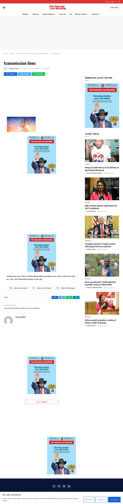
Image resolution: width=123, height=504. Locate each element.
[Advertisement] (61, 33)
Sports (87, 164)
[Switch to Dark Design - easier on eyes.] (117, 1)
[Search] (119, 1)
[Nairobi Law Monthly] (57, 7)
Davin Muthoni (91, 211)
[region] (61, 498)
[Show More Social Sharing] (47, 74)
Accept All (114, 499)
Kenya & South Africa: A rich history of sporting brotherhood (102, 168)
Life (70, 14)
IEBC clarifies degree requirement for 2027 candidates (101, 206)
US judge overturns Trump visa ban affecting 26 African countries (100, 245)
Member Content (81, 14)
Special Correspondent (94, 173)
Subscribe (114, 7)
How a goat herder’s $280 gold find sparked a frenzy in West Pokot (100, 283)
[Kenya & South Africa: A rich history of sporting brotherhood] (102, 150)
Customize (88, 499)
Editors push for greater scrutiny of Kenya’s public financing (100, 321)
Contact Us (95, 14)
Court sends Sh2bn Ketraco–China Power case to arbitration (22, 308)
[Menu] (4, 7)
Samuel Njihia (14, 68)
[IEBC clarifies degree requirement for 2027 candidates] (102, 188)
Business (36, 14)
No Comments (35, 68)
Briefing (25, 14)
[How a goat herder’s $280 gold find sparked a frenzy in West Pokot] (102, 265)
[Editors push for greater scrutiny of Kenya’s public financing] (102, 303)
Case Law (62, 14)
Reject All (101, 499)
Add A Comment (41, 402)
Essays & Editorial (48, 14)
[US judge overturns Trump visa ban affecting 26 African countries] (102, 227)
